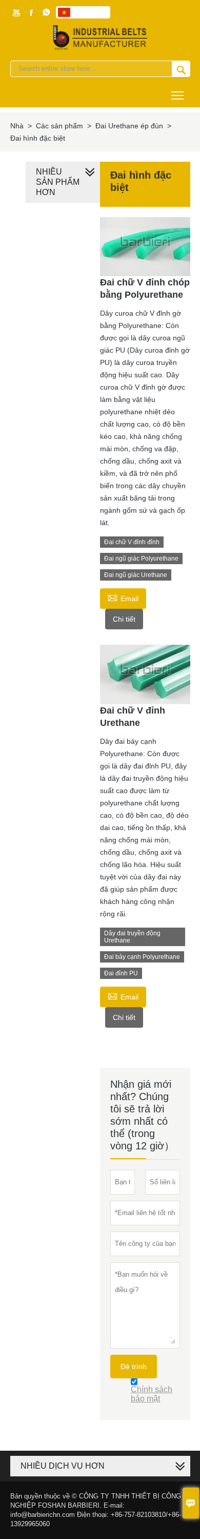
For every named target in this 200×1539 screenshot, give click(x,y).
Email (123, 597)
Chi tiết (124, 619)
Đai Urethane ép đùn (129, 126)
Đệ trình (134, 1366)
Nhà (17, 126)
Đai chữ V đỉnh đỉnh (131, 542)
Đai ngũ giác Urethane (135, 575)
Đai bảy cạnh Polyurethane (142, 956)
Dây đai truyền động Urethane (132, 937)
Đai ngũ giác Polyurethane (141, 558)
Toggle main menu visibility (177, 94)
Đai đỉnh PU (121, 973)
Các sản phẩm (59, 126)
